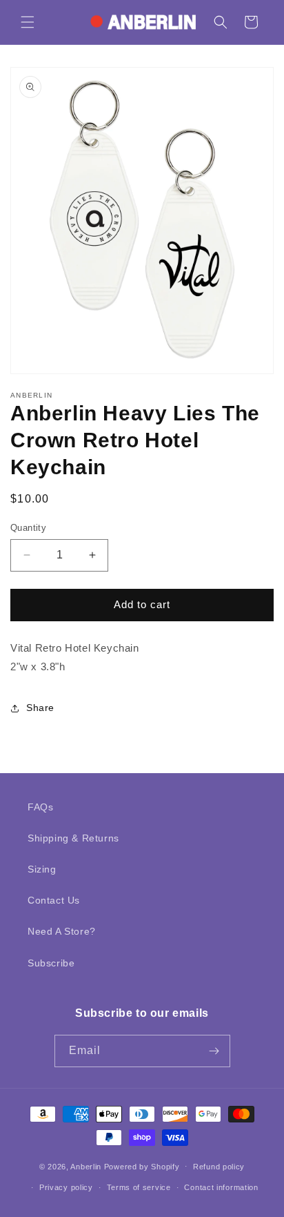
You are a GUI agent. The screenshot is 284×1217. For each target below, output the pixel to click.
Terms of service (139, 1187)
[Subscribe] (214, 1051)
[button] (27, 22)
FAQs (40, 806)
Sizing (42, 869)
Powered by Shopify (142, 1166)
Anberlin (85, 1166)
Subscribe (51, 962)
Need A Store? (62, 931)
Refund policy (219, 1166)
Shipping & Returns (73, 838)
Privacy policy (66, 1187)
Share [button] (40, 707)
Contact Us (54, 900)
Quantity (28, 528)
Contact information (221, 1187)
